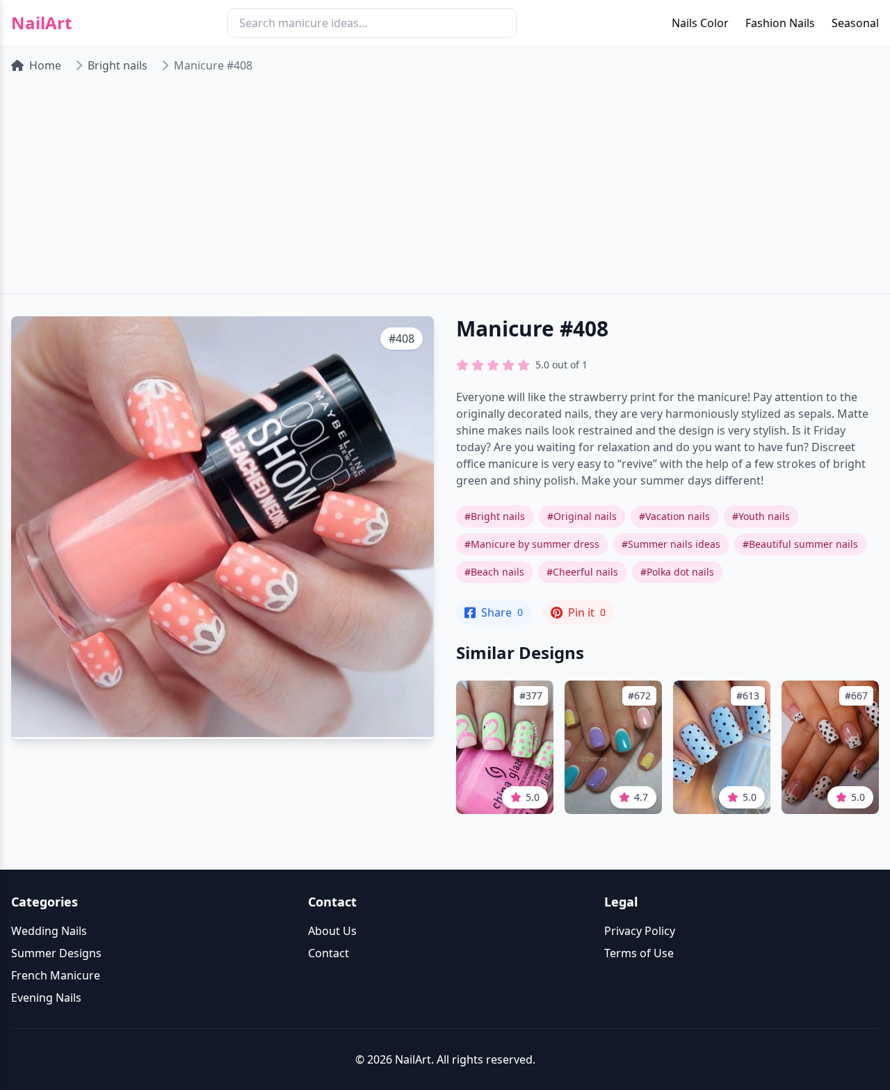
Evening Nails (46, 997)
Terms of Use (639, 953)
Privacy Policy (639, 930)
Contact (328, 953)
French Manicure (55, 975)
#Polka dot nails (677, 571)
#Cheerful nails (582, 571)
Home (45, 65)
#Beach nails (494, 571)
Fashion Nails (780, 23)
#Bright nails (494, 516)
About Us (332, 930)
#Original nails (582, 516)
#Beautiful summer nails (800, 544)
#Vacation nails (674, 516)
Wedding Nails (49, 930)
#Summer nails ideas (671, 544)
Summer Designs (56, 953)
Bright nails (117, 65)
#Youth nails (761, 516)
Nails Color (700, 23)
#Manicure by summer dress (531, 544)
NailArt (41, 23)
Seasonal (855, 23)
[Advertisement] (445, 189)
